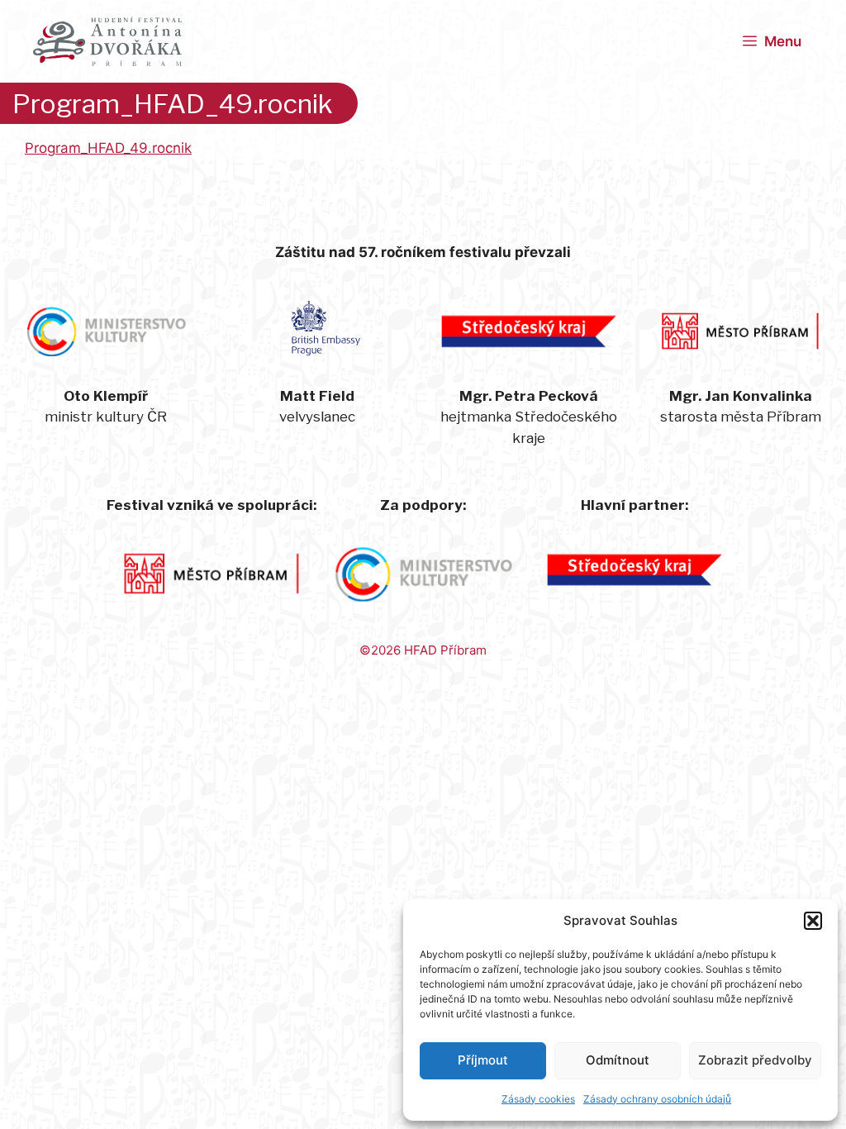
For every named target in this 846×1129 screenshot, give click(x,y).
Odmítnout (617, 1060)
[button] (813, 920)
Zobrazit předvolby (755, 1060)
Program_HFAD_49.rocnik (108, 148)
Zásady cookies (538, 1099)
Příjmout (483, 1060)
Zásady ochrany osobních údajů (657, 1099)
